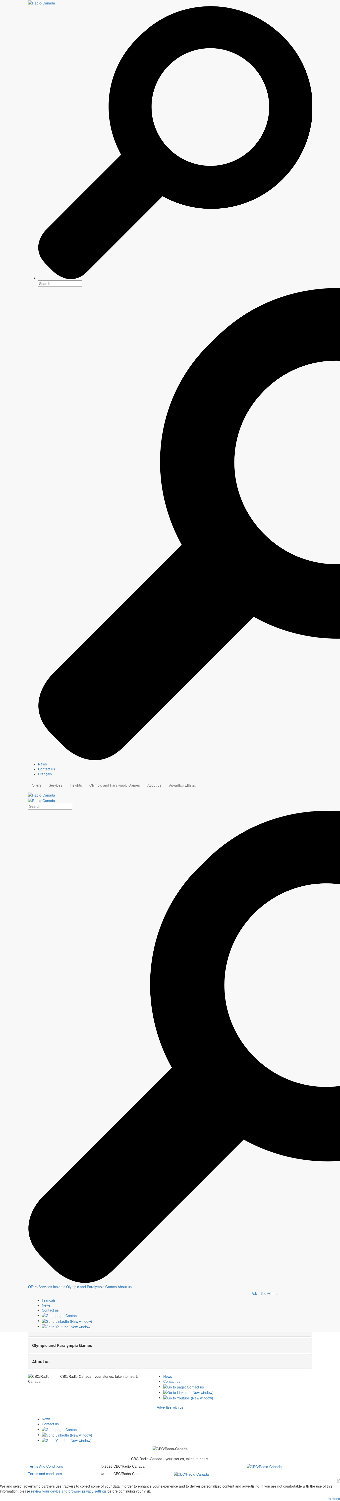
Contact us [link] (46, 768)
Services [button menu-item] (55, 785)
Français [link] (45, 773)
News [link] (42, 763)
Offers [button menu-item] (36, 785)
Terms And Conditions (45, 1466)
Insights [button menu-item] (76, 785)
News (167, 1376)
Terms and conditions (45, 1473)
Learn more (331, 1498)
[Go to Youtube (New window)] (67, 1326)
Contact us (171, 1381)
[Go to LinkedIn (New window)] (67, 1320)
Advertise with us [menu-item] (182, 785)
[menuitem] (175, 763)
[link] (46, 1305)
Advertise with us (265, 1293)
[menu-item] (33, 1286)
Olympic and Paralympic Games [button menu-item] (114, 785)
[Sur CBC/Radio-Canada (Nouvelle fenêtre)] (264, 1466)
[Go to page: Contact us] (62, 1315)
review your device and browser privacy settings (69, 1491)
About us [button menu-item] (154, 785)
